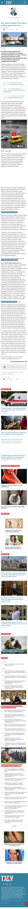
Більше (14, 826)
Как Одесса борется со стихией (15, 84)
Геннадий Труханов (13, 372)
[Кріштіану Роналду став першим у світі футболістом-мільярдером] (14, 698)
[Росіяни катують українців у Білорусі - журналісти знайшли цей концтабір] (14, 756)
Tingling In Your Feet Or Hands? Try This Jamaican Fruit (14, 844)
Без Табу (7, 377)
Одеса (5, 372)
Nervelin (14, 846)
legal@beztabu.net (4, 898)
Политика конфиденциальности (19, 900)
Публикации (11, 374)
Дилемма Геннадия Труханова (15, 97)
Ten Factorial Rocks (14, 864)
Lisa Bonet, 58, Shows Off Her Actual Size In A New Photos (14, 862)
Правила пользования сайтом (7, 900)
